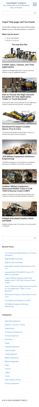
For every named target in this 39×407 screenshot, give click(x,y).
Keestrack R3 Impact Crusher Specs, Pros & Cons (16, 127)
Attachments (9, 328)
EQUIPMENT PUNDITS (16, 3)
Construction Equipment (13, 332)
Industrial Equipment (12, 347)
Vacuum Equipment (12, 383)
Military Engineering (11, 358)
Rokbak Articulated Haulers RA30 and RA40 (17, 219)
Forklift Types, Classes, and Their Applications (18, 65)
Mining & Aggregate (12, 361)
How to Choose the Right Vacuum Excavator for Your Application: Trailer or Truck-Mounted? (18, 96)
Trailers (7, 372)
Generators (9, 339)
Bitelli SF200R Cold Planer (14, 259)
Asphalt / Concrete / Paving (15, 325)
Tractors (8, 369)
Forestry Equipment (12, 336)
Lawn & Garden (10, 350)
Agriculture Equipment (12, 321)
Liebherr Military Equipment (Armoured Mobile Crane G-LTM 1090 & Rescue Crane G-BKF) (17, 188)
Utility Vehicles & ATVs (13, 380)
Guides (7, 343)
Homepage (15, 40)
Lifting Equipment (11, 354)
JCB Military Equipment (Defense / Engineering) (18, 157)
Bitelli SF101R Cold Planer (14, 263)
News (7, 365)
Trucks (7, 376)
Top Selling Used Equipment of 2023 (17, 300)
